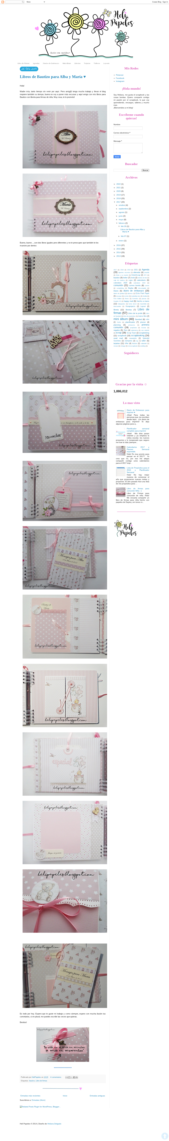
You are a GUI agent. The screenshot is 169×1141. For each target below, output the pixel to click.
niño (147, 319)
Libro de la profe (135, 313)
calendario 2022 (139, 283)
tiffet (126, 343)
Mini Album (67, 63)
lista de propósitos (129, 316)
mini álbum (121, 319)
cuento (147, 285)
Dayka (130, 288)
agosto (122, 212)
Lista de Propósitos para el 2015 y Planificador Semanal (138, 470)
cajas (131, 280)
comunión (118, 285)
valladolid (144, 343)
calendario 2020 (120, 283)
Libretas (77, 63)
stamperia (128, 341)
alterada (136, 272)
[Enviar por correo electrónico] (66, 1077)
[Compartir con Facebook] (74, 1077)
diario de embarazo (133, 290)
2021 (118, 188)
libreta (116, 310)
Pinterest (119, 75)
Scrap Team (131, 333)
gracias (144, 298)
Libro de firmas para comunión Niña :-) (138, 489)
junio (121, 216)
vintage (123, 346)
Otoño (119, 322)
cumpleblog (120, 288)
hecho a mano (143, 301)
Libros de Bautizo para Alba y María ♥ (53, 76)
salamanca (134, 330)
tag (137, 341)
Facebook (120, 78)
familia (145, 296)
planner (143, 322)
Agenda (145, 269)
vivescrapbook (132, 346)
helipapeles (121, 304)
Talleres (97, 63)
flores (127, 298)
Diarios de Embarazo (51, 63)
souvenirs (133, 338)
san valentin (145, 330)
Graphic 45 (117, 301)
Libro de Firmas (23, 63)
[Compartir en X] (71, 1077)
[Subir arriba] (164, 1136)
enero (121, 241)
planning (117, 325)
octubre (122, 205)
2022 (118, 184)
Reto (125, 330)
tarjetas (117, 343)
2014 (118, 252)
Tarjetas (87, 63)
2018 (118, 198)
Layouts (106, 63)
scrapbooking (137, 335)
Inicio (65, 1096)
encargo (118, 296)
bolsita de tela (142, 278)
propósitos (133, 327)
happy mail (128, 301)
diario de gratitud (119, 293)
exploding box (135, 296)
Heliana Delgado (54, 1124)
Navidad (138, 319)
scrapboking (144, 333)
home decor (133, 304)
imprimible (143, 304)
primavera (131, 325)
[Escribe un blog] (69, 1077)
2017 (118, 202)
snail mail (118, 338)
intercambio (117, 306)
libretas (129, 310)
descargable (142, 288)
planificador (130, 322)
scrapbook (122, 335)
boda (133, 278)
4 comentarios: (56, 1077)
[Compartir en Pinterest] (76, 1077)
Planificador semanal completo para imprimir (138, 430)
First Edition (118, 298)
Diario (116, 291)
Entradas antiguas (97, 1096)
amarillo (146, 272)
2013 (118, 256)
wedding (142, 346)
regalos (117, 330)
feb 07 (124, 236)
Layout (143, 306)
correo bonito (135, 285)
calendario (141, 280)
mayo (121, 219)
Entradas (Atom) (38, 1100)
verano (116, 346)
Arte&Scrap (135, 275)
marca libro (142, 316)
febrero (122, 223)
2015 (118, 249)
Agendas (36, 63)
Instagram (120, 81)
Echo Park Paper (142, 293)
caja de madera (119, 280)
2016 (118, 245)
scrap (118, 332)
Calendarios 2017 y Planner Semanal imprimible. (138, 449)
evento (126, 296)
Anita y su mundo (122, 275)
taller (144, 341)
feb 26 (124, 226)
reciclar (143, 327)
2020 (118, 191)
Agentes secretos (124, 272)
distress (130, 293)
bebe (125, 278)
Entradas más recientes (30, 1096)
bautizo (32, 1081)
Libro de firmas (41, 1081)
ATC (145, 275)
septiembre (124, 209)
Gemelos (135, 298)
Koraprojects (130, 306)
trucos (134, 343)
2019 (118, 195)
